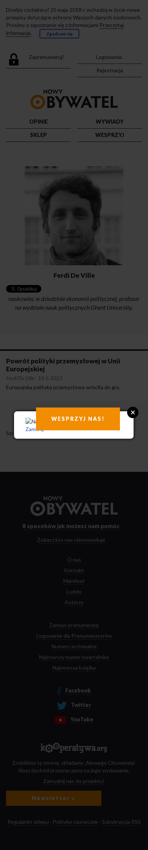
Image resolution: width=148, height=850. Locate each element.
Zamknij (34, 429)
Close (133, 412)
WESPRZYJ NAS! (78, 418)
